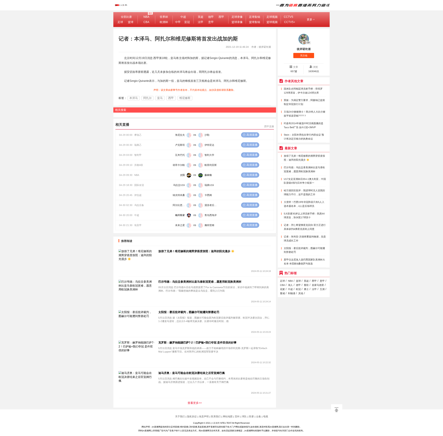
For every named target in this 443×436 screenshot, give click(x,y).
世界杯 (164, 16)
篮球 (130, 22)
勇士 (306, 289)
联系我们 (216, 416)
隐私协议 (192, 416)
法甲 (200, 22)
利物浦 (291, 293)
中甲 (178, 22)
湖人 (290, 285)
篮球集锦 (254, 22)
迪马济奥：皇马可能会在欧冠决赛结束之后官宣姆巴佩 (191, 372)
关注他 (303, 55)
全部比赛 (126, 16)
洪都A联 (138, 165)
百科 (237, 416)
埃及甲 (138, 225)
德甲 (211, 16)
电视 (265, 416)
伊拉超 (138, 195)
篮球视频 (272, 22)
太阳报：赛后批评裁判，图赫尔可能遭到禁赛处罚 (188, 312)
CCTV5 (288, 16)
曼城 (282, 293)
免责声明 (204, 416)
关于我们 (180, 416)
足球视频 (272, 16)
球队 (244, 416)
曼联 (306, 285)
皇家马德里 (318, 285)
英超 (200, 16)
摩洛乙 (138, 135)
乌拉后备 (139, 205)
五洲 (322, 289)
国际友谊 (139, 185)
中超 (183, 16)
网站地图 (228, 416)
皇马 (160, 98)
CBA (146, 22)
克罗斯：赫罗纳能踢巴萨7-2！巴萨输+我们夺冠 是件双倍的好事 (197, 342)
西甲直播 (269, 126)
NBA (146, 16)
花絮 (282, 289)
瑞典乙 (138, 145)
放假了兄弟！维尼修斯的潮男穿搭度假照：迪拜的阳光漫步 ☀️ (196, 251)
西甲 (221, 16)
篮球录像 (237, 22)
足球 (120, 22)
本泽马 (133, 98)
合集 (258, 416)
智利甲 (138, 155)
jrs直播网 (215, 423)
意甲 (211, 22)
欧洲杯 (164, 22)
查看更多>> (195, 402)
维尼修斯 (184, 98)
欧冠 (298, 289)
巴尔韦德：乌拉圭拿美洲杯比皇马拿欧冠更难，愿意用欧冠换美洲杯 (199, 281)
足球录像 (237, 16)
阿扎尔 (147, 98)
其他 (300, 293)
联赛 (251, 416)
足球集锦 (254, 16)
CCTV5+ (289, 22)
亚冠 (187, 22)
